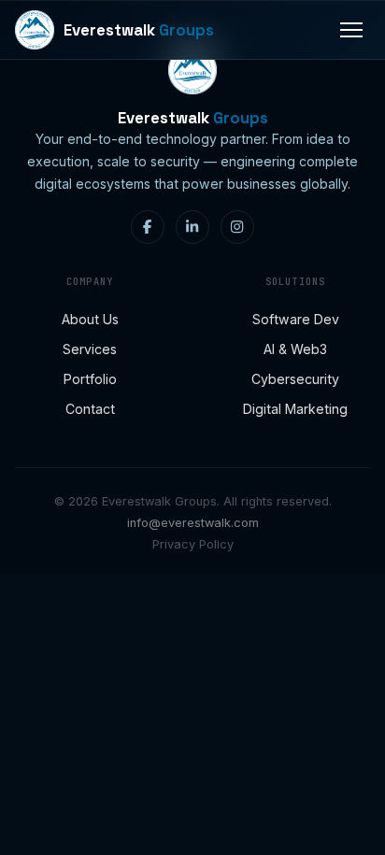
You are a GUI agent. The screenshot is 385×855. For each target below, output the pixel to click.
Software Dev (295, 319)
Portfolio (90, 379)
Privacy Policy (193, 544)
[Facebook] (147, 227)
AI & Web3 (295, 349)
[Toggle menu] (351, 30)
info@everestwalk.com (193, 523)
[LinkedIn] (192, 227)
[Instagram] (237, 227)
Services (90, 349)
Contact (90, 409)
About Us (90, 319)
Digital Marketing (295, 409)
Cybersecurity (295, 379)
